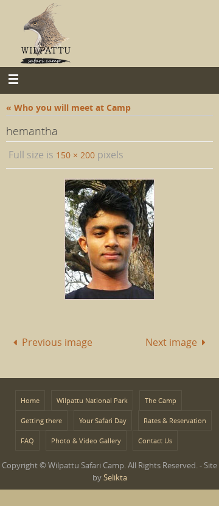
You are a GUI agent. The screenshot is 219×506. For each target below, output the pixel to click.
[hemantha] (109, 239)
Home (30, 397)
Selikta (115, 474)
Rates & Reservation (175, 417)
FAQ (27, 437)
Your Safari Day (103, 417)
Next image (171, 340)
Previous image (57, 340)
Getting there (41, 417)
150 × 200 (75, 155)
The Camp (160, 397)
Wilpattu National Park (92, 397)
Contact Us (155, 437)
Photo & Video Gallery (86, 437)
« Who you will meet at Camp (68, 107)
